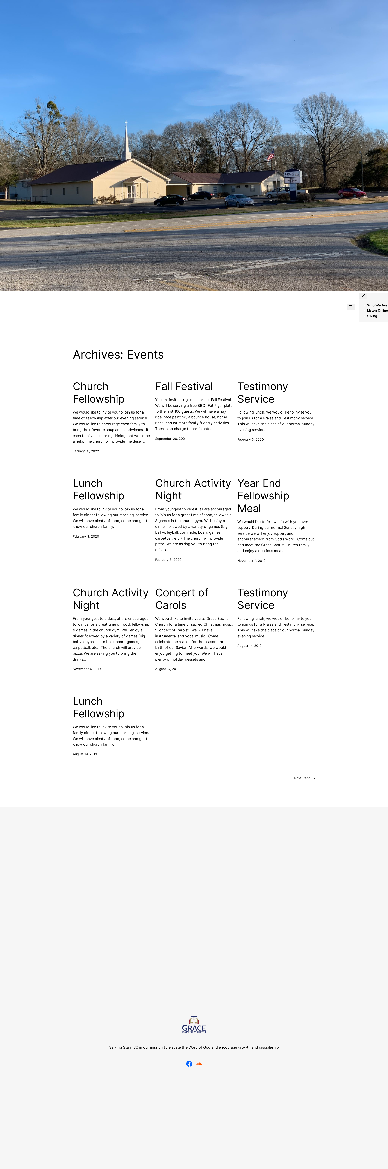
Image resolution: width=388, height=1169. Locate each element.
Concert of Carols (181, 598)
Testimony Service (262, 392)
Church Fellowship (99, 392)
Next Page (304, 778)
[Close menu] (363, 296)
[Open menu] (351, 307)
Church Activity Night (193, 489)
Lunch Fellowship (99, 489)
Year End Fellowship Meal (263, 496)
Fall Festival (184, 386)
